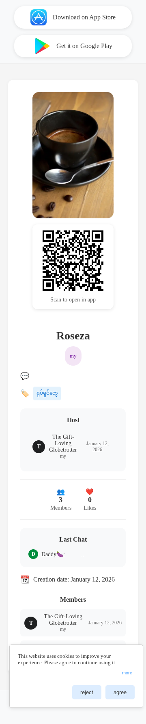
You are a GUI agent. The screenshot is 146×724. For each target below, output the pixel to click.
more (127, 672)
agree (120, 692)
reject (86, 692)
